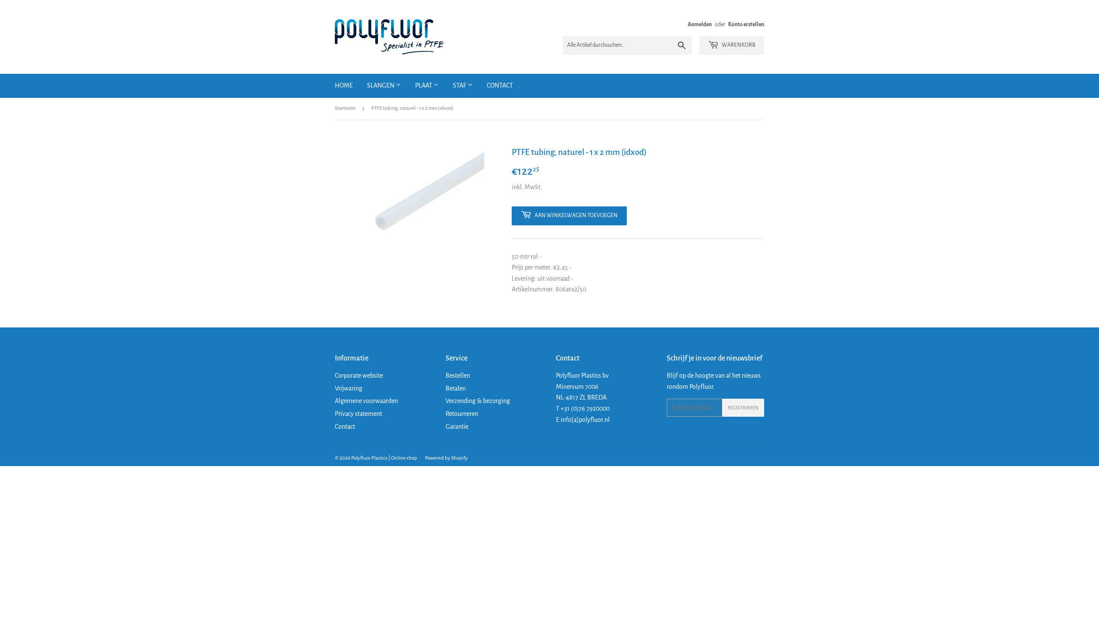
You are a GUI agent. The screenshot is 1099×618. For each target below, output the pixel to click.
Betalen (456, 388)
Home (344, 85)
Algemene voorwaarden (366, 400)
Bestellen (458, 375)
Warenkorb (738, 45)
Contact (500, 85)
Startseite (345, 108)
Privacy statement (358, 413)
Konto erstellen (746, 24)
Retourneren (462, 413)
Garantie (457, 426)
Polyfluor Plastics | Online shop (384, 458)
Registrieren (743, 407)
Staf (460, 85)
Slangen (381, 85)
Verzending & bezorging (478, 400)
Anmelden (700, 24)
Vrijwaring (348, 388)
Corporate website (359, 375)
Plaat (424, 85)
